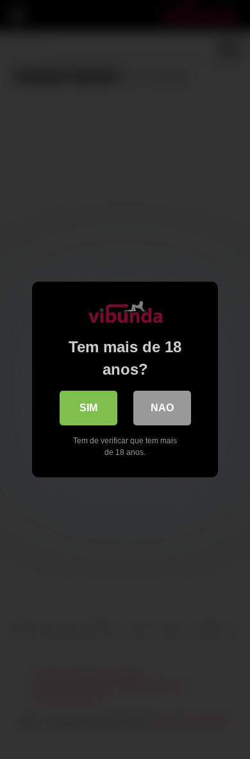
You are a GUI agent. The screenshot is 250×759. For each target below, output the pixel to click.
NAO (162, 407)
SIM (88, 407)
